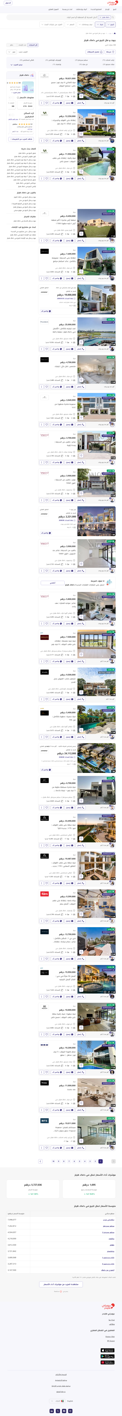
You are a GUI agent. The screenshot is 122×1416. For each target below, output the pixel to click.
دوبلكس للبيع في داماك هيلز (26, 183)
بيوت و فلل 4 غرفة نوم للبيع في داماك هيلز (21, 169)
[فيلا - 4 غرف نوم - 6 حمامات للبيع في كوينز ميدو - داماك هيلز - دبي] (77, 226)
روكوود (111, 1238)
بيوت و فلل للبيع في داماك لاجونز (25, 197)
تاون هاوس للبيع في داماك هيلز (25, 156)
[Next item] (9, 97)
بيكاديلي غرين (108, 1219)
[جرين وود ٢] (77, 521)
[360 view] (109, 992)
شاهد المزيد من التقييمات (22, 139)
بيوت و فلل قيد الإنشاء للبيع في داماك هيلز (21, 238)
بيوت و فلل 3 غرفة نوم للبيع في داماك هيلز (21, 173)
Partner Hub (110, 1336)
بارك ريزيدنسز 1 (108, 1257)
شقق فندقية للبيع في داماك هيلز (25, 179)
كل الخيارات (33, 45)
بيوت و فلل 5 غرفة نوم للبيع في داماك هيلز (21, 159)
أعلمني (52, 582)
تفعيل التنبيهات (93, 51)
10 (53, 1161)
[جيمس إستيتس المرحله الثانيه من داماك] (77, 758)
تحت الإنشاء (22, 45)
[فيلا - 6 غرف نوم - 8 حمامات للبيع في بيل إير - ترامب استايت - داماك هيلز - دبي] (77, 126)
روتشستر (110, 1251)
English (70, 1401)
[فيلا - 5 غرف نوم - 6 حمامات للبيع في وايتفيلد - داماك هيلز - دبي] (77, 906)
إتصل (79, 102)
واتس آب (55, 102)
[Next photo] (113, 85)
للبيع (114, 9)
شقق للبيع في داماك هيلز (27, 153)
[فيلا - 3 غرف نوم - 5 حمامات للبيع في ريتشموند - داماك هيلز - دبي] (77, 485)
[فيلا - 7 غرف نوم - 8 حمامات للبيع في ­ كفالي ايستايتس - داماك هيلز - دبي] (77, 831)
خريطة (108, 51)
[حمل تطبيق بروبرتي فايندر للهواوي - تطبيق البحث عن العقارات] (108, 1362)
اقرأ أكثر (30, 129)
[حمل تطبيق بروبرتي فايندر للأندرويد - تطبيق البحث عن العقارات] (108, 1356)
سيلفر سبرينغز (108, 1226)
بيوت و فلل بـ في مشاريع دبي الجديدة (23, 231)
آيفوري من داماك (107, 1270)
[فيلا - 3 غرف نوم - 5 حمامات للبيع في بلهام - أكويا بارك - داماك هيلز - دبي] (77, 609)
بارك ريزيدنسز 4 (108, 1263)
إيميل (68, 102)
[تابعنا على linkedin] (52, 1411)
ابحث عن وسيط (67, 9)
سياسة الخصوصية (61, 1380)
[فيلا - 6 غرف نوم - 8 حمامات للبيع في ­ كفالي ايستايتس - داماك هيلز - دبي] (77, 868)
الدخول (8, 2)
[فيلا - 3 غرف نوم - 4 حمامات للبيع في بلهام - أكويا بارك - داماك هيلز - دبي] (77, 722)
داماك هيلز (105, 17)
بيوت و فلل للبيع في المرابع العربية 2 (24, 203)
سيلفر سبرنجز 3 (108, 1232)
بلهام (112, 1245)
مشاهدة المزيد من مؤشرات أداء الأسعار (61, 1284)
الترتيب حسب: (22, 52)
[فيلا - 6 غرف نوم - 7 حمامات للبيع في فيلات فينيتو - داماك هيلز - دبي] (77, 334)
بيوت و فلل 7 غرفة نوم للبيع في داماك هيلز (21, 176)
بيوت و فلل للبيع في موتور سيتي (25, 210)
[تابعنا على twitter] (58, 1411)
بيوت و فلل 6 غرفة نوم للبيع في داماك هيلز (21, 163)
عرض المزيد (18, 64)
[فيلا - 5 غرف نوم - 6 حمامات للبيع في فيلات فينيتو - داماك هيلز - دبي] (77, 1057)
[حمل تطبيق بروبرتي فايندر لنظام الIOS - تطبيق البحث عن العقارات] (108, 1350)
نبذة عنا (112, 1320)
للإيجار (107, 9)
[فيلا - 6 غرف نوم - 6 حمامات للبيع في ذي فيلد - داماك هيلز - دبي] (77, 264)
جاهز (11, 45)
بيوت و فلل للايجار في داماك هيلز (25, 220)
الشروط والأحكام (61, 1374)
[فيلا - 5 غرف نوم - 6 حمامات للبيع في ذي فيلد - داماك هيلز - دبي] (77, 164)
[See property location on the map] (81, 96)
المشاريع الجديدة (96, 9)
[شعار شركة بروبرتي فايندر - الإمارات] (112, 3)
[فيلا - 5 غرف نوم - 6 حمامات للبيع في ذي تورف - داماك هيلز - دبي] (77, 1020)
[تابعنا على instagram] (70, 1411)
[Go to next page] (40, 1161)
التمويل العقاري (53, 9)
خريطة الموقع (61, 1391)
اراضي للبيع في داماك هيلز (27, 186)
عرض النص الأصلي (13, 119)
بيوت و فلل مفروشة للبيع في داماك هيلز (22, 166)
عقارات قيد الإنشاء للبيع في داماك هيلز (23, 234)
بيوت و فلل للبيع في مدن (27, 200)
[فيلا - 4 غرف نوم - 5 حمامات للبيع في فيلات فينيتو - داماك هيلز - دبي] (77, 410)
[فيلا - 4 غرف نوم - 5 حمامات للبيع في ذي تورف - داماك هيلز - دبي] (77, 982)
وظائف (112, 1324)
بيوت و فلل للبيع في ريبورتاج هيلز (24, 207)
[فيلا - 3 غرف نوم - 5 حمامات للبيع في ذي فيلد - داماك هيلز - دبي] (77, 372)
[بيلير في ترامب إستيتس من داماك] (77, 299)
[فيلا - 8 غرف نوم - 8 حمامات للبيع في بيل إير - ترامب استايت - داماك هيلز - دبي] (77, 1133)
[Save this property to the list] (47, 103)
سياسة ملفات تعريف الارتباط (61, 1385)
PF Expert (111, 1341)
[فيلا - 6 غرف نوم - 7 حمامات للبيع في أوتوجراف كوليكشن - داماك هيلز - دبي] (77, 684)
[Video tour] (109, 273)
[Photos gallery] (96, 85)
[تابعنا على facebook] (64, 1411)
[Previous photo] (79, 85)
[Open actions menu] (41, 103)
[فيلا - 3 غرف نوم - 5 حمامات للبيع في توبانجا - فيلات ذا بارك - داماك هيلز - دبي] (77, 448)
